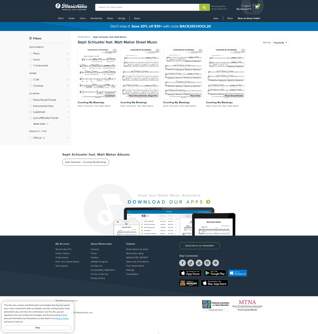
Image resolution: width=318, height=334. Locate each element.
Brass (110, 18)
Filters (35, 38)
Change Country (62, 306)
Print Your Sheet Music (67, 262)
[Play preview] (115, 51)
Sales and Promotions (137, 262)
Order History (62, 253)
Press (94, 253)
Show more (39, 123)
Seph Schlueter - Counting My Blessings (85, 162)
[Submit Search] (204, 7)
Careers (95, 249)
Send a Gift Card (219, 9)
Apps (216, 18)
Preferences (61, 257)
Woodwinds (96, 18)
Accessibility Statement (103, 270)
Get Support (61, 266)
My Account (243, 9)
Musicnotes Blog (135, 253)
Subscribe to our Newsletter (199, 246)
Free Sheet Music (135, 266)
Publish (94, 257)
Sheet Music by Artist (137, 249)
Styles (137, 18)
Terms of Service (99, 274)
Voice (82, 18)
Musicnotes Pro (218, 6)
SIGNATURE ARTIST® (137, 257)
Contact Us (96, 266)
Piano (61, 18)
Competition (132, 274)
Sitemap (130, 270)
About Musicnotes (101, 244)
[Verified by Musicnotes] (44, 138)
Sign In (247, 5)
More (231, 19)
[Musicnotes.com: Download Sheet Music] (71, 7)
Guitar (72, 18)
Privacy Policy (98, 278)
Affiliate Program (99, 262)
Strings (121, 18)
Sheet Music (84, 37)
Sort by (266, 42)
